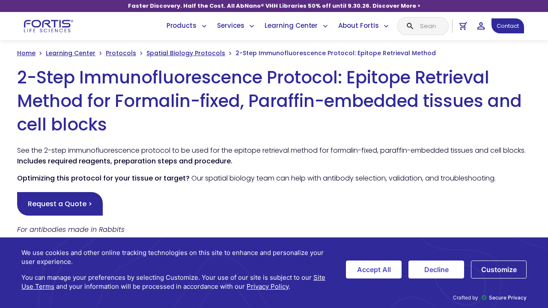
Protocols (121, 53)
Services (230, 25)
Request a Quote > (60, 204)
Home (26, 53)
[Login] (481, 26)
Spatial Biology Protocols (185, 53)
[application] (274, 272)
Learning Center (291, 25)
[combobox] (423, 26)
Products (182, 25)
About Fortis (358, 25)
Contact (508, 26)
